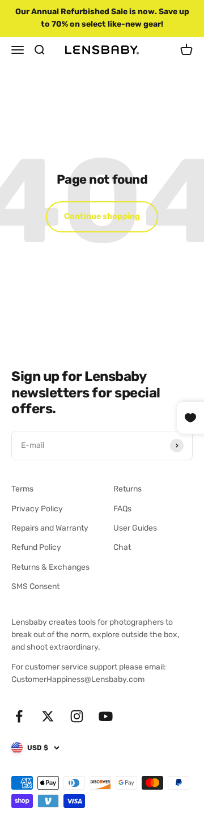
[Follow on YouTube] (105, 716)
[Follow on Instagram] (76, 716)
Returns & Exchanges (50, 567)
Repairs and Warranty (49, 528)
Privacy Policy (37, 509)
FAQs (122, 509)
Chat (122, 547)
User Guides (135, 528)
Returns (127, 489)
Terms (22, 489)
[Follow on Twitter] (48, 716)
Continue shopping (102, 216)
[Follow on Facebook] (19, 716)
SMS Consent (35, 586)
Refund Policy (36, 547)
